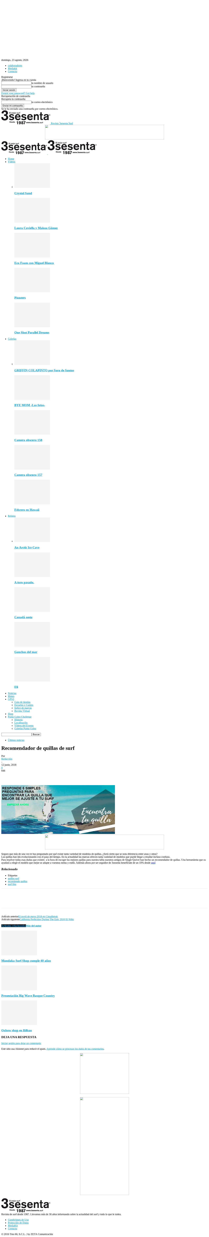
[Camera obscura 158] (32, 433)
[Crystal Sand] (32, 186)
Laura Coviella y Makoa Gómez (36, 228)
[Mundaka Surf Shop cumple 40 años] (19, 954)
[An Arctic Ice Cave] (32, 541)
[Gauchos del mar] (32, 645)
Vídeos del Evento (23, 725)
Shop (10, 713)
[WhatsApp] (42, 775)
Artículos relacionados (13, 925)
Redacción (6, 759)
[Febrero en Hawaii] (32, 503)
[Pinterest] (30, 775)
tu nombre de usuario (42, 83)
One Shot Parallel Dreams (31, 332)
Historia (18, 719)
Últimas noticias (16, 740)
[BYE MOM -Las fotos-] (32, 399)
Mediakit (12, 68)
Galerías (12, 338)
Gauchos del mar (25, 652)
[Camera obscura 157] (32, 468)
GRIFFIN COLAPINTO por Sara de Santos (44, 370)
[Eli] (32, 680)
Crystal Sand (23, 193)
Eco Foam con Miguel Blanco (34, 263)
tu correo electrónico (42, 102)
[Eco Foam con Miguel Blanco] (32, 256)
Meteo (11, 696)
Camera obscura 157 (28, 475)
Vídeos (11, 161)
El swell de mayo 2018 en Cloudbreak (38, 916)
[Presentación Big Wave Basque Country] (19, 989)
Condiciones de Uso (18, 1219)
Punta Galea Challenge (20, 716)
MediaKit (13, 1225)
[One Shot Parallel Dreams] (32, 326)
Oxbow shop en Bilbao (16, 1030)
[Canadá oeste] (32, 610)
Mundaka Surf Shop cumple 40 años (26, 960)
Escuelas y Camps (23, 705)
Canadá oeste (23, 617)
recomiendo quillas (17, 881)
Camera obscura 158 (28, 440)
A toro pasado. (24, 582)
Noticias (12, 693)
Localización (21, 722)
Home (11, 158)
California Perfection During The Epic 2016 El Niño (47, 919)
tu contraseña (38, 86)
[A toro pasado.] (32, 576)
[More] (53, 775)
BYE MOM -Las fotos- (29, 405)
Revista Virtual (22, 711)
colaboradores (15, 65)
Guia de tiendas (22, 702)
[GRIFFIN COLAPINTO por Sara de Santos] (32, 364)
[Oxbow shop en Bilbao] (19, 1024)
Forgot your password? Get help (18, 93)
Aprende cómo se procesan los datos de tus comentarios (75, 1048)
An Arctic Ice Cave (26, 547)
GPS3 (11, 699)
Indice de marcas (23, 708)
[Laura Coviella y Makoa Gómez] (32, 221)
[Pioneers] (32, 291)
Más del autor (33, 925)
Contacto (12, 71)
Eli (16, 687)
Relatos (12, 516)
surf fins (12, 884)
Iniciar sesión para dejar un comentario (21, 1043)
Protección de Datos (18, 1222)
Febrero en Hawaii (26, 509)
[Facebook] (6, 775)
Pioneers (20, 297)
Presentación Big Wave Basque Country (28, 995)
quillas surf (13, 878)
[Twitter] (18, 775)
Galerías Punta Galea (25, 728)
